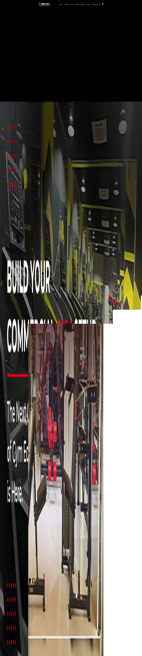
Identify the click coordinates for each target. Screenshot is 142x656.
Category (66, 4)
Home (60, 4)
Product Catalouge (80, 4)
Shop (72, 4)
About (88, 4)
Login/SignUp (95, 4)
